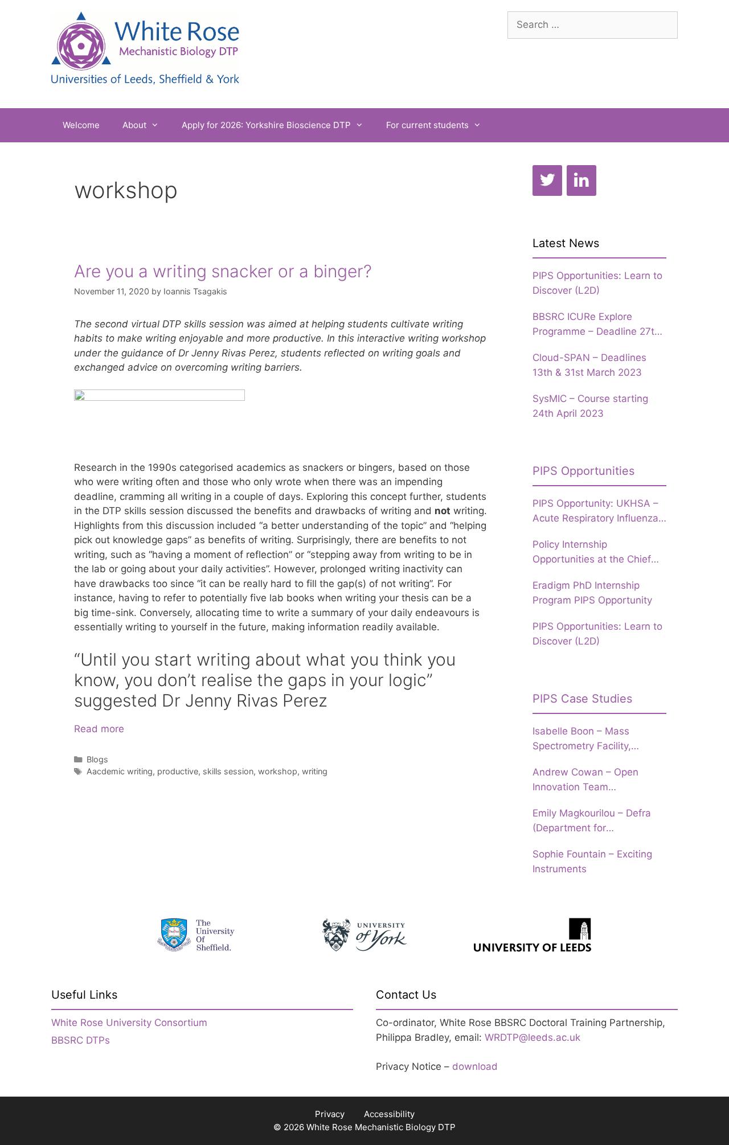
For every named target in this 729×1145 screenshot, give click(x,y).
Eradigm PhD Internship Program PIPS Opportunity (592, 593)
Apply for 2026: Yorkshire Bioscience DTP (266, 125)
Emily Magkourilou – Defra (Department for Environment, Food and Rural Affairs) (599, 821)
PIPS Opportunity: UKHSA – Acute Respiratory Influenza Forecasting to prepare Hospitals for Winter (595, 512)
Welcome (81, 125)
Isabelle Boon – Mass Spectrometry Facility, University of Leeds (582, 739)
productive (177, 771)
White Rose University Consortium (129, 1022)
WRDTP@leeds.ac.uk (532, 1037)
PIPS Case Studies (582, 698)
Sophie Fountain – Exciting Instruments (592, 861)
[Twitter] (547, 180)
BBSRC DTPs (80, 1040)
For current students (427, 125)
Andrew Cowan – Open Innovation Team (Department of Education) (593, 780)
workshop (277, 771)
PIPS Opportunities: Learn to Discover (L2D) (597, 283)
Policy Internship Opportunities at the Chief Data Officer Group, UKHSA (595, 553)
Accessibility (389, 1114)
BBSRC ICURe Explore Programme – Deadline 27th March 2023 (596, 325)
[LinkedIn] (581, 180)
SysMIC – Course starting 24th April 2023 (590, 406)
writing (314, 771)
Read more (99, 728)
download (475, 1066)
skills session (228, 771)
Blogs (97, 759)
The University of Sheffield (196, 935)
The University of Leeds (532, 935)
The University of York (364, 935)
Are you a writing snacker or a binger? (223, 271)
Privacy (330, 1114)
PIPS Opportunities (583, 471)
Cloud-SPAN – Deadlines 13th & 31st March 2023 (589, 365)
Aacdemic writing (120, 771)
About (134, 125)
